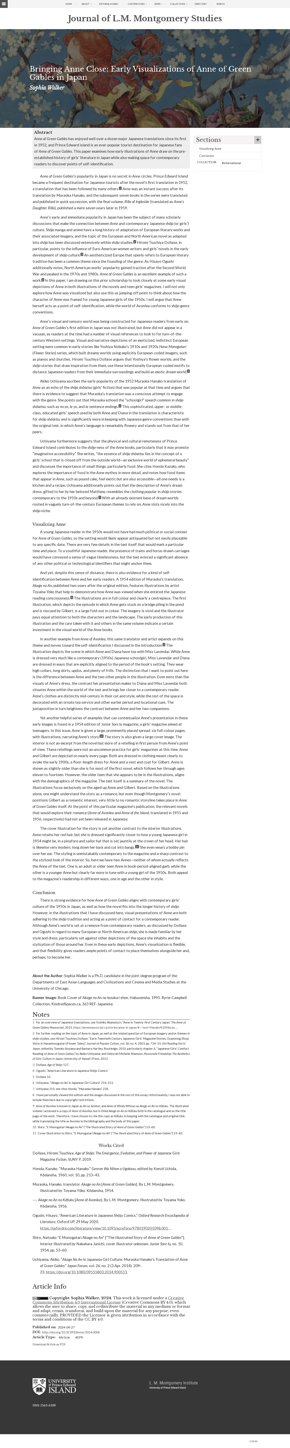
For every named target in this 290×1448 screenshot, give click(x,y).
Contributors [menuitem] (136, 4)
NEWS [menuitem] (157, 4)
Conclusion (206, 155)
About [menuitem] (85, 4)
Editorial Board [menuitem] (108, 4)
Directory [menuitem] (201, 4)
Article (65, 1337)
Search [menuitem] (220, 4)
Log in (253, 1441)
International (232, 163)
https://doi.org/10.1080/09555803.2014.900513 (86, 1272)
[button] (227, 140)
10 (101, 736)
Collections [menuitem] (177, 4)
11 (137, 846)
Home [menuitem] (68, 4)
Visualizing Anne (210, 148)
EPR (80, 1337)
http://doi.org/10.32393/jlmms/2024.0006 (71, 1332)
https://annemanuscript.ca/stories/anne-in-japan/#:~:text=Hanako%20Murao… (125, 1027)
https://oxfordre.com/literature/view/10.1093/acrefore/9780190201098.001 (104, 1228)
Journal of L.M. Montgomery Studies (145, 18)
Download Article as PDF (49, 1344)
